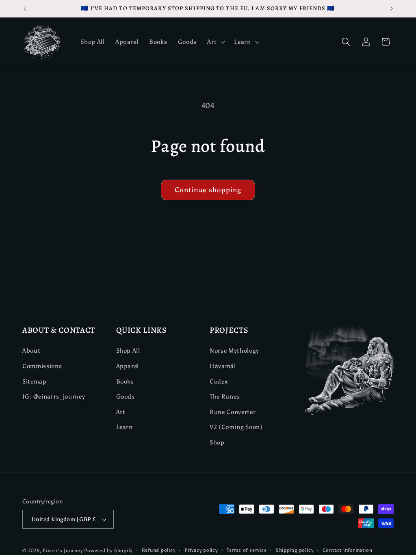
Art (121, 412)
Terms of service (246, 550)
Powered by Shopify (108, 550)
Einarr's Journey (62, 550)
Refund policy (159, 550)
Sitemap (34, 381)
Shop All (128, 350)
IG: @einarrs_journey (53, 396)
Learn (124, 427)
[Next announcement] (392, 8)
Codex (219, 381)
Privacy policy (201, 550)
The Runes (225, 396)
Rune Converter (233, 412)
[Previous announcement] (25, 8)
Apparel (127, 366)
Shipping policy (295, 550)
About (31, 350)
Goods (125, 396)
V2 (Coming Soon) (236, 427)
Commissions (42, 366)
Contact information (348, 550)
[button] (215, 42)
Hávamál (223, 366)
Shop (217, 442)
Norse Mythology (234, 350)
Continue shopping (208, 190)
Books (125, 381)
